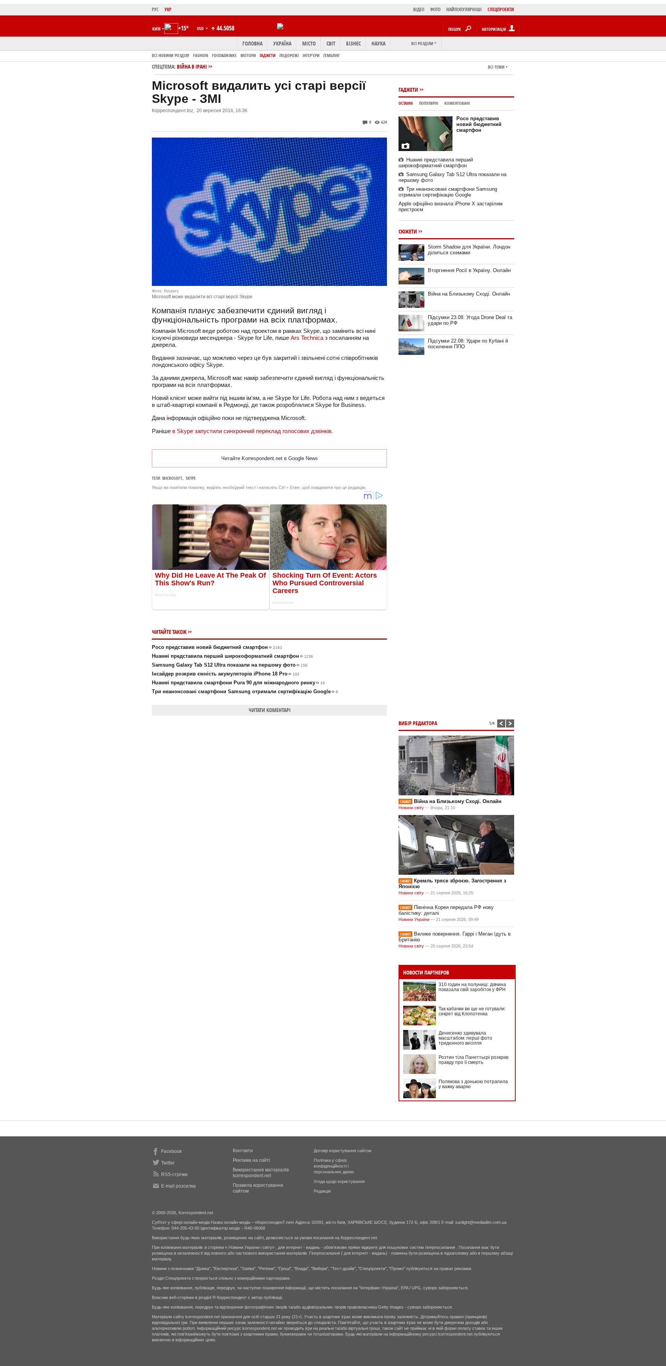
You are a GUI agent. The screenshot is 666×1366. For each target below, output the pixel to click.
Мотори (248, 55)
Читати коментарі (270, 710)
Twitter (168, 1163)
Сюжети (408, 231)
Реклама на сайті (251, 1160)
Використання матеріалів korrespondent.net (261, 1172)
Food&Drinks (224, 55)
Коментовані (457, 103)
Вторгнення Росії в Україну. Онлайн (469, 270)
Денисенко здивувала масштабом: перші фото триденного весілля (465, 1038)
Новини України (414, 919)
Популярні (428, 103)
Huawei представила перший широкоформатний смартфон (232, 656)
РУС (155, 9)
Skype (191, 478)
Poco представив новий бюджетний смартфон (217, 647)
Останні (406, 103)
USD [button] (201, 28)
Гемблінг (331, 55)
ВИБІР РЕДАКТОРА (418, 723)
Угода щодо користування (339, 1181)
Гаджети (268, 55)
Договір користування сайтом (343, 1150)
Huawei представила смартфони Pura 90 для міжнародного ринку (238, 683)
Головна (252, 43)
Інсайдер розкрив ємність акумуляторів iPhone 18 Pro (225, 674)
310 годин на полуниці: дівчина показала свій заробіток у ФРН (472, 987)
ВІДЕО (418, 9)
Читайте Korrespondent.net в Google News (269, 458)
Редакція (322, 1191)
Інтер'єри (311, 55)
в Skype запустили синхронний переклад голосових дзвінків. (252, 431)
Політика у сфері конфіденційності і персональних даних (334, 1166)
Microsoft (172, 478)
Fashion (200, 55)
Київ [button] (156, 29)
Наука (378, 43)
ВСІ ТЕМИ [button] (496, 67)
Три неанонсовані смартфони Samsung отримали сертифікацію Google (245, 691)
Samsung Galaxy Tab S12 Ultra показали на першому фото (230, 665)
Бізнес (353, 43)
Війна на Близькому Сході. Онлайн (469, 294)
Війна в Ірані (192, 66)
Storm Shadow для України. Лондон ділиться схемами (469, 249)
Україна (282, 43)
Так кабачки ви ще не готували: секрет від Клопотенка (472, 1011)
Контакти (243, 1150)
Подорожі (289, 55)
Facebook (171, 1151)
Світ (330, 43)
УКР (168, 9)
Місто (309, 43)
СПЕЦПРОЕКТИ (501, 9)
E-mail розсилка (178, 1186)
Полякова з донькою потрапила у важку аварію (473, 1084)
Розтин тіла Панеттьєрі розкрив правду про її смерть (473, 1060)
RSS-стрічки (174, 1174)
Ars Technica (308, 337)
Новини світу (411, 807)
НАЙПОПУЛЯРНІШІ (464, 9)
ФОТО (435, 9)
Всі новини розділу (170, 55)
